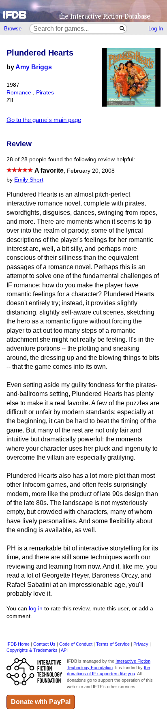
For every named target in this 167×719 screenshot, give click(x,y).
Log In (155, 29)
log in (36, 609)
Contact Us (44, 644)
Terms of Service (113, 644)
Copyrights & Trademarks (32, 650)
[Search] (122, 28)
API (64, 650)
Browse (12, 29)
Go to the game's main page (43, 119)
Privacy (140, 644)
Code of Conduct (75, 644)
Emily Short (28, 180)
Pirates (45, 93)
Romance (19, 93)
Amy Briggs (33, 67)
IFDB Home (18, 644)
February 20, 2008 (91, 171)
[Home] (83, 11)
